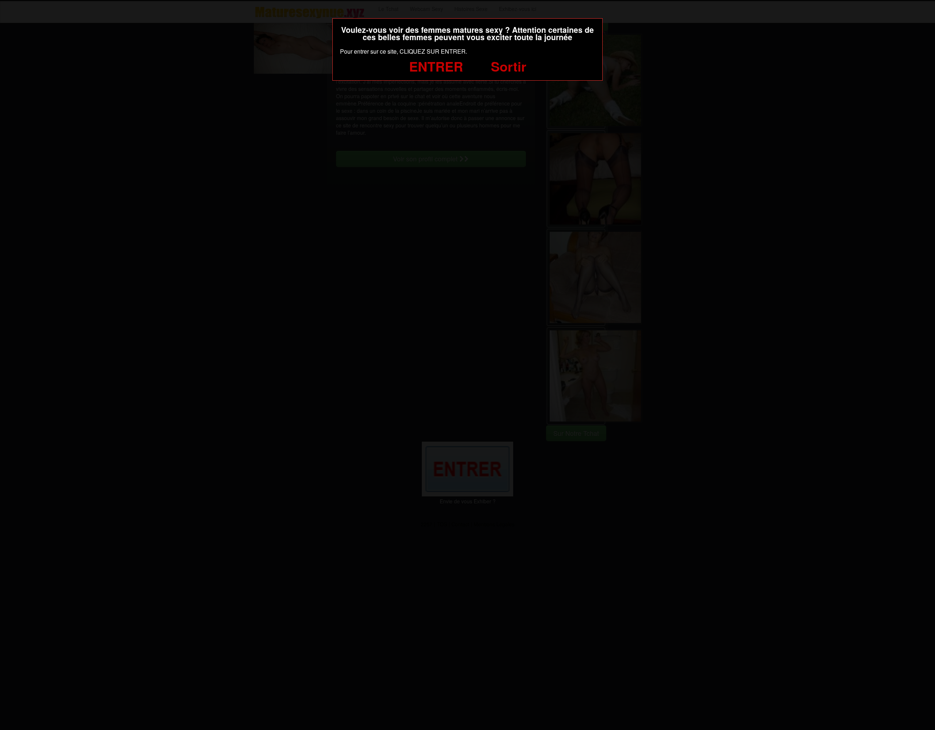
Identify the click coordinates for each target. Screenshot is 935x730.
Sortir (508, 66)
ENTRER (436, 66)
